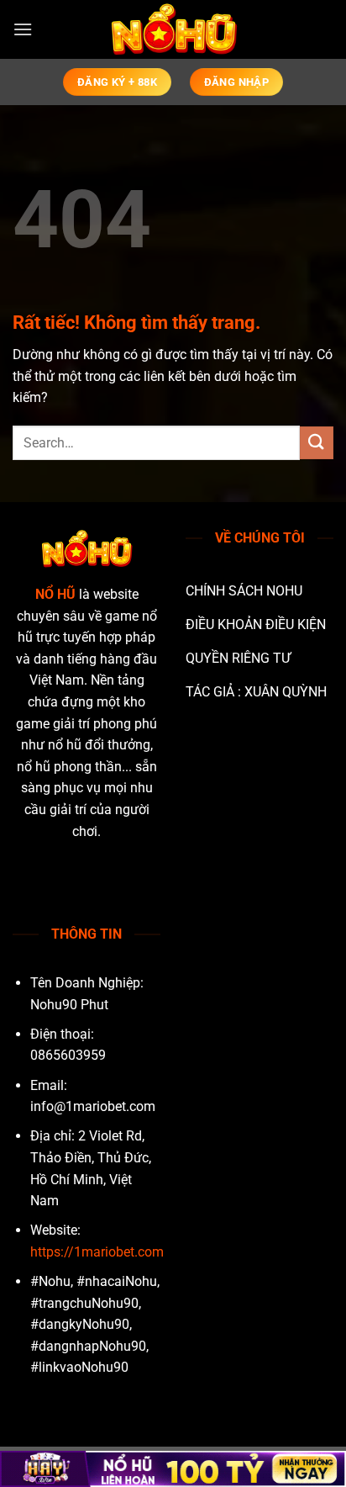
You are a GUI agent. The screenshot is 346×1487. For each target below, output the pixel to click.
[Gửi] (316, 442)
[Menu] (23, 29)
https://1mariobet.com (97, 1252)
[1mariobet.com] (173, 29)
